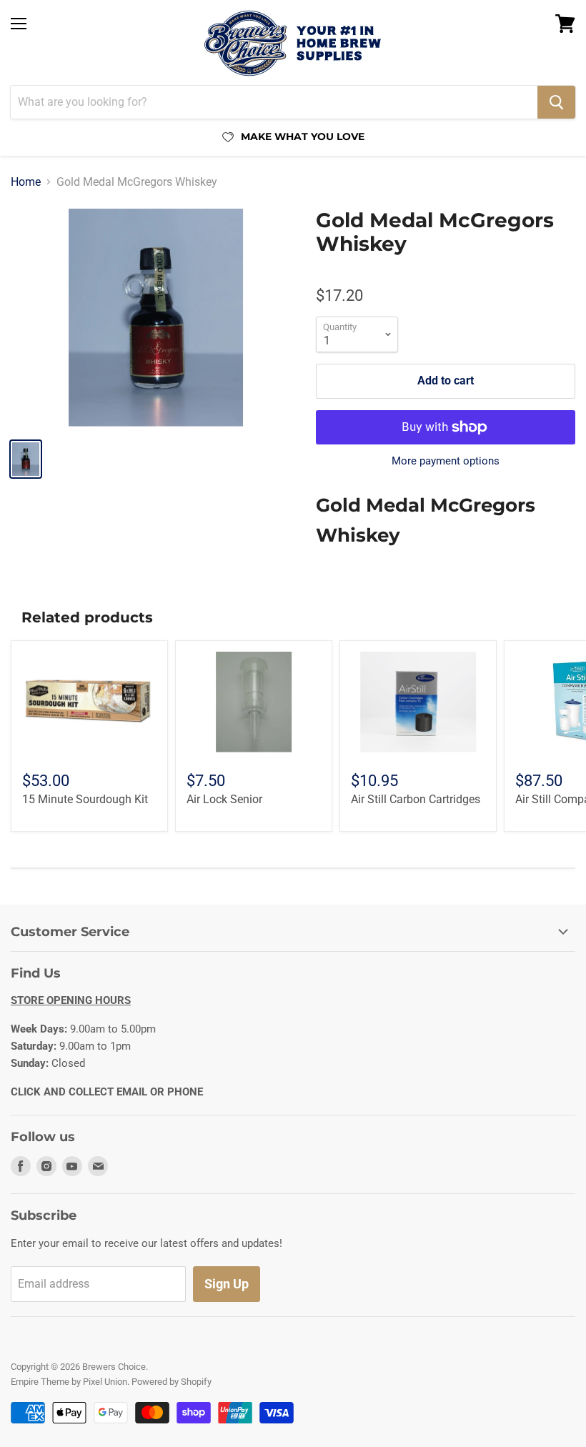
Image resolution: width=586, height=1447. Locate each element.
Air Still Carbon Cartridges (415, 799)
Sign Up (226, 1283)
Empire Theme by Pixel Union (69, 1381)
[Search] (556, 102)
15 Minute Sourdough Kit (85, 799)
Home (26, 182)
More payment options (446, 461)
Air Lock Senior (224, 799)
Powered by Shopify (171, 1381)
